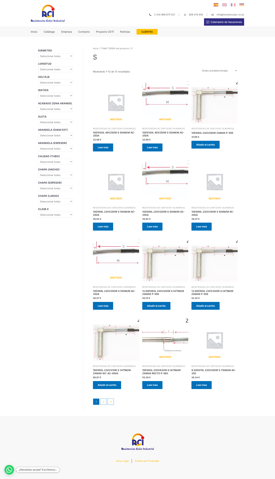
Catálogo (49, 31)
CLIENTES (147, 31)
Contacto (84, 31)
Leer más (103, 147)
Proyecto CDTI (105, 31)
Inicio (34, 31)
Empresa (66, 31)
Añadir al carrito (205, 144)
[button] (9, 470)
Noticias (125, 31)
